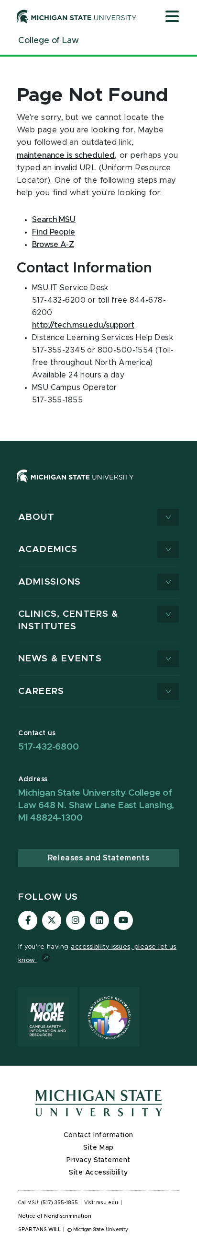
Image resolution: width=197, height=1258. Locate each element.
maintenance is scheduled (66, 155)
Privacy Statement (98, 1160)
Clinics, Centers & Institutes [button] (68, 620)
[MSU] (75, 485)
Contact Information (98, 1135)
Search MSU (54, 219)
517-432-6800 (48, 747)
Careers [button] (41, 691)
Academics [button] (47, 549)
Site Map (98, 1147)
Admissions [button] (49, 582)
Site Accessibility (98, 1172)
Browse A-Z (53, 244)
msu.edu (107, 1202)
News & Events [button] (60, 658)
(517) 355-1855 (59, 1202)
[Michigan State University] (77, 16)
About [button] (36, 517)
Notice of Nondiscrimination (54, 1216)
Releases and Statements (98, 858)
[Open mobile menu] (172, 17)
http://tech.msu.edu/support (83, 325)
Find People (53, 232)
